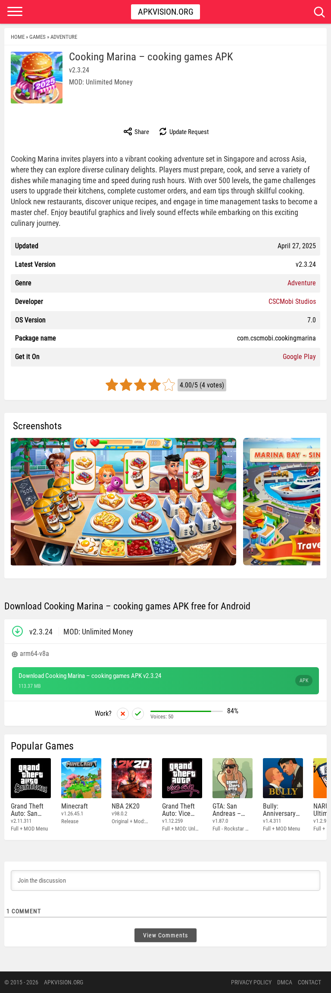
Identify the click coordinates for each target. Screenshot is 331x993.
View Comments (165, 935)
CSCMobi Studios (292, 301)
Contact (309, 982)
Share (141, 132)
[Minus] (123, 714)
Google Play (299, 357)
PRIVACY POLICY (251, 982)
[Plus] (138, 714)
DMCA (284, 982)
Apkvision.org (166, 11)
